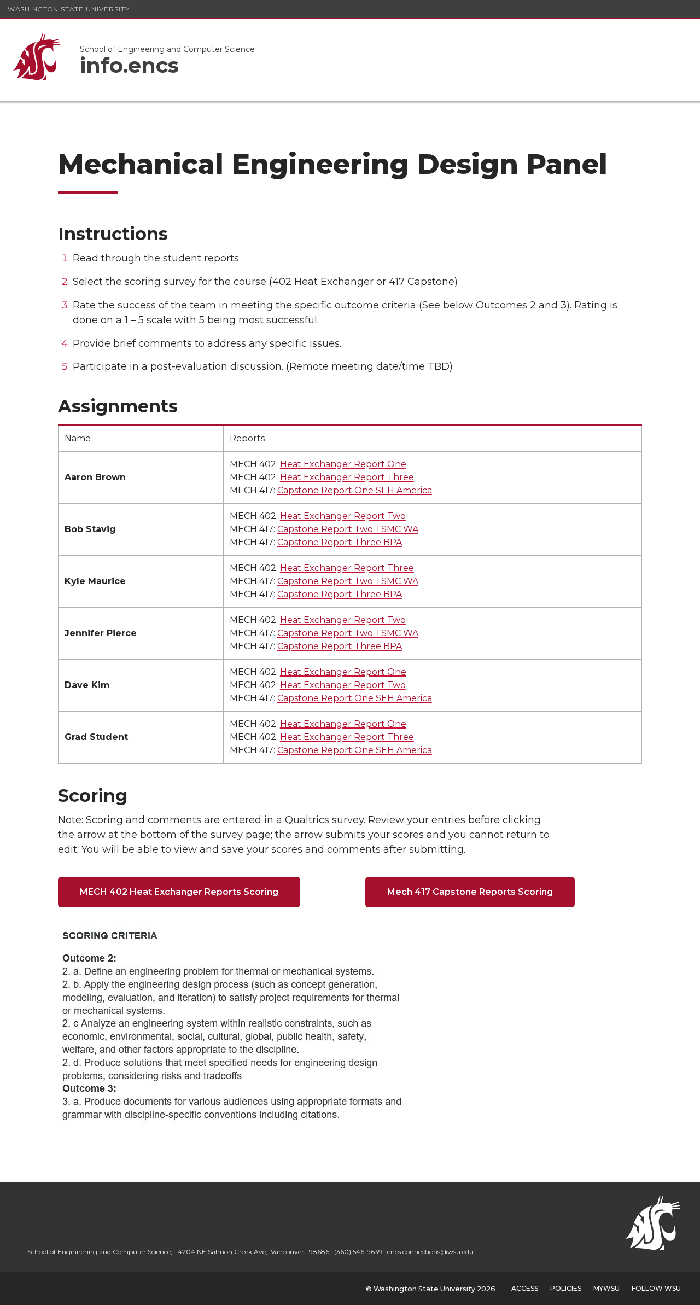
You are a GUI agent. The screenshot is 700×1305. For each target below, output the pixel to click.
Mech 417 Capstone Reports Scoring (470, 892)
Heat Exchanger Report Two (343, 516)
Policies (565, 1288)
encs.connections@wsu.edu (430, 1252)
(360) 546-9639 (358, 1252)
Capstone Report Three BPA (339, 542)
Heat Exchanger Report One (343, 464)
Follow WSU (656, 1288)
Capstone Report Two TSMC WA (347, 529)
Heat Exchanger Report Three (347, 477)
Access (524, 1288)
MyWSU (606, 1288)
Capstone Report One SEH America (354, 490)
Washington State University (69, 9)
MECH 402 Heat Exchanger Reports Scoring (179, 892)
